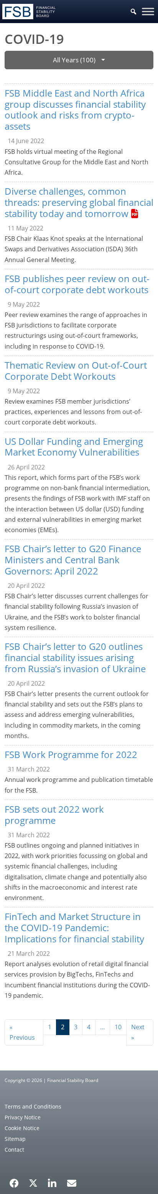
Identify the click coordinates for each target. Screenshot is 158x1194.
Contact (14, 1149)
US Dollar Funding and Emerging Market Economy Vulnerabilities (74, 447)
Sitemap (15, 1138)
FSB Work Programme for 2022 (71, 754)
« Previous (22, 1032)
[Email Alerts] (71, 1182)
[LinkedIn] (52, 1180)
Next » (138, 1032)
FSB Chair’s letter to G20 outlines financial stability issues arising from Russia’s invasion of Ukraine (75, 657)
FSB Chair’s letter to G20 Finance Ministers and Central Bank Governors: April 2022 (73, 559)
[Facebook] (14, 1180)
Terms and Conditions (33, 1106)
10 (118, 1027)
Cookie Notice (22, 1128)
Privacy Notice (23, 1117)
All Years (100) (74, 59)
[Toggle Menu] (148, 11)
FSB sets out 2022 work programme (54, 815)
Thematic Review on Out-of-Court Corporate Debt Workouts (76, 370)
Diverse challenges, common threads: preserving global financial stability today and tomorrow (79, 202)
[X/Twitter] (33, 1182)
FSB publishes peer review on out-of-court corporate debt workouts (77, 284)
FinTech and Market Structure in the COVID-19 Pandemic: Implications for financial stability (74, 927)
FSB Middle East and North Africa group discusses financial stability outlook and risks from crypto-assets (75, 109)
